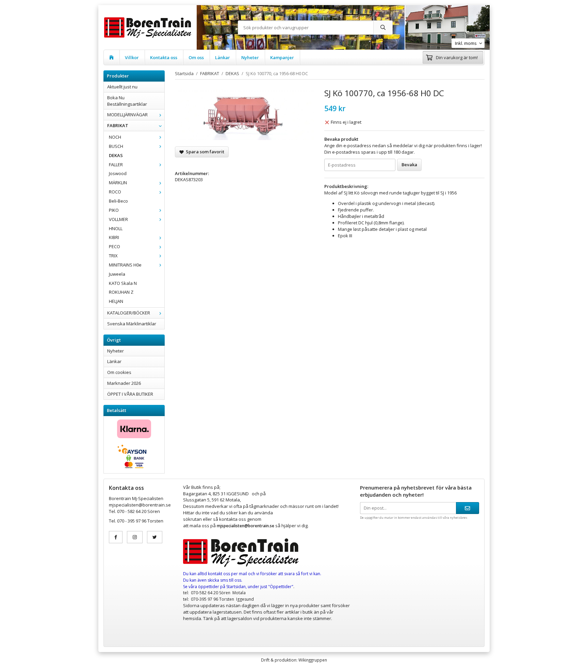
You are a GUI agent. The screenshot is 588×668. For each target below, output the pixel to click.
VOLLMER (118, 219)
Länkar (222, 57)
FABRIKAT (117, 125)
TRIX (113, 256)
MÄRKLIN (118, 182)
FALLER (116, 164)
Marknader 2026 (124, 383)
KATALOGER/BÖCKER (128, 313)
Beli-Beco (118, 201)
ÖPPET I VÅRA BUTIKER (130, 394)
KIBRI (114, 237)
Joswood (118, 173)
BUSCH (116, 146)
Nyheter (250, 57)
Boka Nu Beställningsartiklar (127, 101)
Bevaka (409, 164)
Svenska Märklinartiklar (131, 324)
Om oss (196, 57)
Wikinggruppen (312, 660)
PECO (114, 246)
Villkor (132, 57)
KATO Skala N (123, 283)
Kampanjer (282, 57)
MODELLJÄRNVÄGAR (127, 115)
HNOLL (115, 228)
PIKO (114, 210)
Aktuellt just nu (122, 87)
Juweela (117, 274)
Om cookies (119, 372)
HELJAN (116, 301)
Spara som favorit (204, 152)
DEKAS (116, 155)
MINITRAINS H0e (125, 265)
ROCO (115, 192)
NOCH (115, 137)
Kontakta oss (163, 57)
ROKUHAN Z (121, 292)
